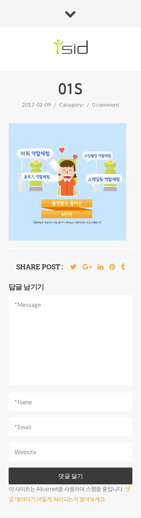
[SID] (70, 47)
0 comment (105, 104)
